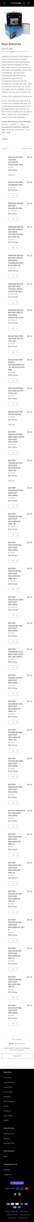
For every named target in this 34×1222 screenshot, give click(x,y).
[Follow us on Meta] (17, 1190)
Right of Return (9, 1134)
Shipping (12, 51)
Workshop (7, 1097)
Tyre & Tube (8, 1092)
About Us (7, 1170)
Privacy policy (12, 1218)
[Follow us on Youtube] (26, 1192)
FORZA (6, 1120)
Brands (6, 1106)
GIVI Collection (9, 1101)
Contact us (7, 1111)
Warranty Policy (9, 1143)
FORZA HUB (14, 1211)
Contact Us (7, 1174)
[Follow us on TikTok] (15, 1195)
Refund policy (25, 1211)
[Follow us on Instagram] (21, 1189)
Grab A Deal (8, 1116)
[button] (4, 3)
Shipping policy (24, 1215)
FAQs (5, 1156)
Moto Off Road (9, 1082)
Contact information (12, 1215)
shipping (27, 1048)
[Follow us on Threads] (19, 1195)
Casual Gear (8, 1087)
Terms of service (23, 1218)
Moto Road (7, 1078)
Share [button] (5, 139)
